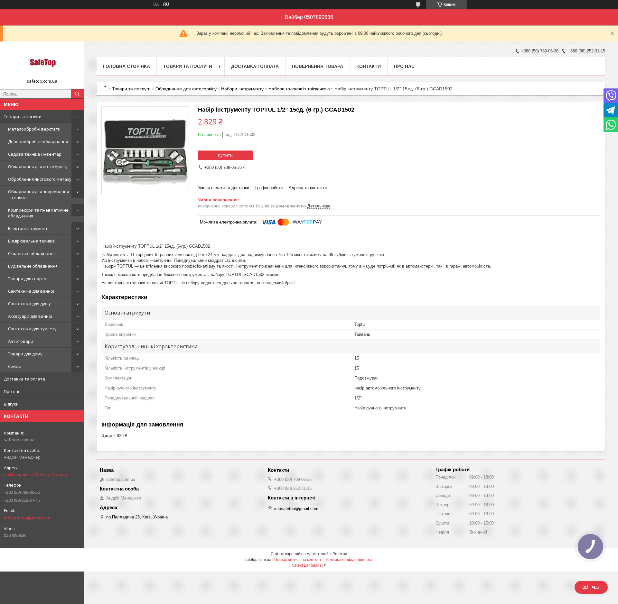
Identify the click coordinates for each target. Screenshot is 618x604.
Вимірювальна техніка (31, 241)
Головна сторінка (126, 66)
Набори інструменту (242, 88)
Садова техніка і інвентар (34, 154)
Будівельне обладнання (33, 266)
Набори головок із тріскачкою (299, 88)
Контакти (368, 66)
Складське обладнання (32, 253)
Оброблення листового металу (39, 179)
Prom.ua (339, 554)
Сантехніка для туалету (32, 329)
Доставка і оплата (255, 66)
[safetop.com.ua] (42, 62)
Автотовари (20, 341)
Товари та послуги (23, 116)
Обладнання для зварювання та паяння (38, 194)
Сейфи (14, 366)
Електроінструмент (28, 228)
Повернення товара (317, 66)
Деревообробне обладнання (38, 141)
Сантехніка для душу (29, 304)
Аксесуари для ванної (30, 316)
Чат (596, 587)
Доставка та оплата (24, 379)
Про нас (12, 391)
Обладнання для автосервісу (38, 166)
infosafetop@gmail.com (27, 518)
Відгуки (11, 404)
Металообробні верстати (34, 129)
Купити (225, 155)
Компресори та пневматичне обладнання (38, 213)
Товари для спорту (27, 278)
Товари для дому (25, 354)
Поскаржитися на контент (298, 559)
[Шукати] (77, 94)
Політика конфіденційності (349, 559)
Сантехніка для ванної (31, 291)
